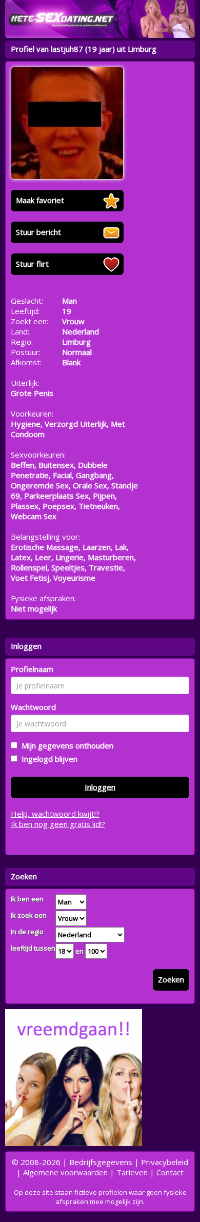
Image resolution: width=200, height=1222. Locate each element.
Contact (170, 1172)
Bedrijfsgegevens (100, 1162)
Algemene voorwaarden (65, 1172)
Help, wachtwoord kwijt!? (55, 814)
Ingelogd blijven (47, 759)
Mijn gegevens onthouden (65, 745)
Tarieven (132, 1172)
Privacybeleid (164, 1162)
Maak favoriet (40, 200)
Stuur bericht (38, 232)
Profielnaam (32, 669)
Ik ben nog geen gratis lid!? (58, 824)
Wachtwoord (33, 707)
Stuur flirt (32, 264)
